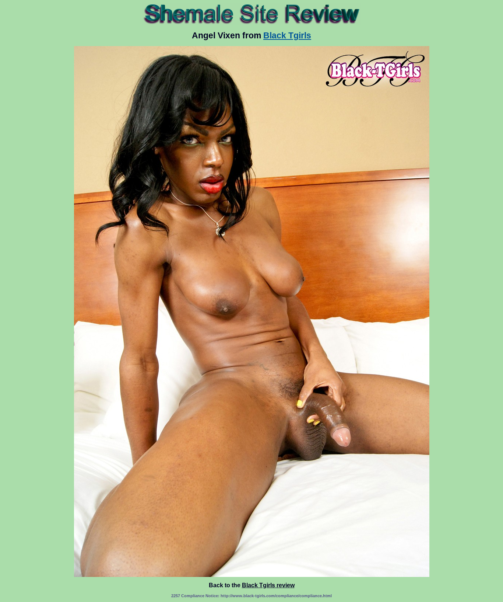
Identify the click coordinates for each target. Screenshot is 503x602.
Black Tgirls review (268, 585)
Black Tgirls (287, 35)
